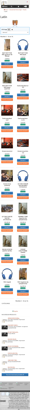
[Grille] (8, 29)
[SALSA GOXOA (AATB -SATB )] (7, 241)
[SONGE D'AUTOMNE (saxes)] (23, 241)
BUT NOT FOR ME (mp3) (23, 53)
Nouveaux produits (9, 314)
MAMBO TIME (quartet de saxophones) (23, 218)
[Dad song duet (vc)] (7, 110)
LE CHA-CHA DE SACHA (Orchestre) (7, 218)
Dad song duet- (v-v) (23, 119)
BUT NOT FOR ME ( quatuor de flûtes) (7, 54)
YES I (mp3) (7, 282)
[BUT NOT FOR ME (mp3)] (23, 45)
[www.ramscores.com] (3, 2)
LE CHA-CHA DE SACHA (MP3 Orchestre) (23, 185)
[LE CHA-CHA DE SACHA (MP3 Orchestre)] (23, 175)
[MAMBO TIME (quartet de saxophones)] (23, 208)
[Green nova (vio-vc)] (23, 143)
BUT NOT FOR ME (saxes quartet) (7, 87)
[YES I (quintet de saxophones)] (23, 274)
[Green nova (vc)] (7, 143)
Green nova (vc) (7, 151)
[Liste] (12, 29)
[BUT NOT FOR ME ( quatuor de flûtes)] (7, 45)
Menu (5, 6)
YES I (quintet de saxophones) (22, 282)
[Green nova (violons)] (7, 175)
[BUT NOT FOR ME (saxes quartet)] (7, 77)
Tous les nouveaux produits (14, 374)
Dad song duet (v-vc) (23, 86)
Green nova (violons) (7, 184)
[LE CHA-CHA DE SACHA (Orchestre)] (7, 208)
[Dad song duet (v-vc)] (23, 77)
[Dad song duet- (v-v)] (23, 110)
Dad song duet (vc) (7, 119)
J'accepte (2, 401)
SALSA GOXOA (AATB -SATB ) (7, 250)
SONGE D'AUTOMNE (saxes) (23, 250)
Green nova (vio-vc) (23, 152)
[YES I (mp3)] (7, 274)
